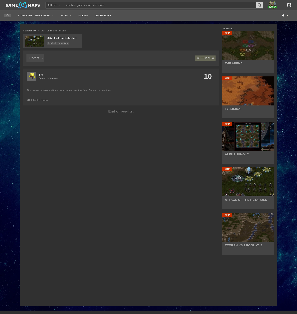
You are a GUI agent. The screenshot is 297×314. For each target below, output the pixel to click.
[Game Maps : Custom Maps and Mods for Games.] (22, 5)
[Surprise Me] (285, 15)
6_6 (41, 74)
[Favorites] (7, 16)
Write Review (205, 58)
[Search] (259, 5)
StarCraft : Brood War (58, 43)
